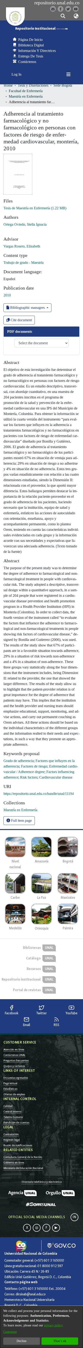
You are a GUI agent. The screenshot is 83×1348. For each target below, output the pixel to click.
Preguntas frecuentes (16, 1060)
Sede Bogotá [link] (62, 85)
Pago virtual (10, 1083)
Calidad (7, 1106)
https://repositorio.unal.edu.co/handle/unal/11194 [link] (38, 794)
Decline (22, 1341)
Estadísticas (10, 1089)
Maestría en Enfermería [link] (26, 96)
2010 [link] (7, 295)
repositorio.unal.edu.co (57, 3)
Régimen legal (11, 1140)
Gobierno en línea (13, 1162)
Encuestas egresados (15, 1078)
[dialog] (41, 1327)
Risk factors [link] (28, 777)
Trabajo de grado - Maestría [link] (23, 262)
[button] (63, 16)
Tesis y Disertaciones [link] (33, 85)
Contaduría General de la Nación (22, 1157)
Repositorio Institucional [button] (35, 28)
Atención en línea (13, 1049)
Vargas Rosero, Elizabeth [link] (21, 246)
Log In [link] (17, 74)
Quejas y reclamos (14, 1066)
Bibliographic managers (27, 308)
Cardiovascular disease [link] (55, 777)
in (74, 1217)
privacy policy (53, 1325)
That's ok (59, 1341)
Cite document (21, 320)
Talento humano (13, 1117)
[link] (34, 208)
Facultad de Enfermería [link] (26, 91)
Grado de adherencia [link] (18, 761)
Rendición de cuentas (16, 1122)
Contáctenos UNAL (14, 1055)
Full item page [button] (21, 820)
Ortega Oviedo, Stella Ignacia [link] (25, 224)
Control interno (12, 1111)
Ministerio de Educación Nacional (23, 1168)
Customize (10, 1332)
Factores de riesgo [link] (34, 766)
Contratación (11, 1134)
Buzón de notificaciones (17, 1145)
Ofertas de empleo (14, 1094)
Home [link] (8, 85)
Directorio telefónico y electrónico (42, 1182)
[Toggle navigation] (68, 74)
